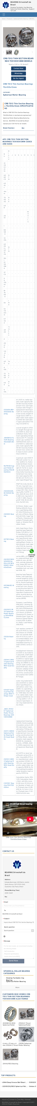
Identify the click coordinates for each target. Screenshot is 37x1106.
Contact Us (13, 1099)
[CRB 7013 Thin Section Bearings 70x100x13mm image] (18, 39)
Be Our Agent (18, 79)
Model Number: (9, 128)
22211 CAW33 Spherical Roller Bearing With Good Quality (9, 735)
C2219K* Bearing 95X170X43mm (9, 785)
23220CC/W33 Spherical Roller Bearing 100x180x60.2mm (9, 614)
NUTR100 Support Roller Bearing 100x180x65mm (9, 469)
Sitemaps (27, 1099)
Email (5, 902)
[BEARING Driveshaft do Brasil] (5, 4)
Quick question (9, 927)
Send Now (13, 960)
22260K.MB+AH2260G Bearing (9, 412)
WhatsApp (18, 74)
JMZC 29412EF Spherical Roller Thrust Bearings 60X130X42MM (9, 713)
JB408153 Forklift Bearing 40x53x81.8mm (9, 441)
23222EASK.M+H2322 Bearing (9, 493)
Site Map (21, 1099)
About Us (5, 1099)
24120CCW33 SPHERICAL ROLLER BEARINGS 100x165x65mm (9, 563)
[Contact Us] (32, 553)
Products (9, 19)
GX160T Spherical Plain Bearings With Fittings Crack (9, 693)
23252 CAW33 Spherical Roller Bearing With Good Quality (9, 763)
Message (6, 941)
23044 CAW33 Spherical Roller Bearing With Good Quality (9, 664)
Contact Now (18, 69)
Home (3, 19)
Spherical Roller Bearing (21, 19)
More (17, 988)
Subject (6, 919)
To (5, 910)
